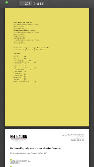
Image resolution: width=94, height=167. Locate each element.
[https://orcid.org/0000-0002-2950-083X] (11, 159)
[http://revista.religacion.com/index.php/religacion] (19, 138)
